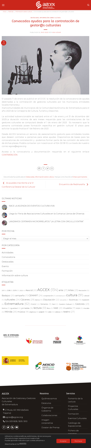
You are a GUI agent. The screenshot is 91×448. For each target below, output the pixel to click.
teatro (69, 311)
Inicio (4, 11)
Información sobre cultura (23, 11)
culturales (12, 299)
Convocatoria (8, 257)
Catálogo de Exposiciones (74, 424)
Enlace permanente (80, 177)
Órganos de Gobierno (47, 409)
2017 (4, 290)
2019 (16, 290)
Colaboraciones (49, 415)
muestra (69, 308)
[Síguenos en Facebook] (4, 427)
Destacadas (35, 18)
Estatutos (46, 403)
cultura (74, 295)
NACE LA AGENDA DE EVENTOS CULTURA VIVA (32, 206)
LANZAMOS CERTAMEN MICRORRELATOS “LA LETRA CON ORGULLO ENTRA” (46, 221)
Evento (5, 266)
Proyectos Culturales (73, 407)
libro (50, 308)
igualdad (15, 308)
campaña (21, 295)
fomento (46, 304)
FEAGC (35, 304)
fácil (55, 304)
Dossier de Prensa (50, 427)
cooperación (49, 296)
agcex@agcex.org (14, 417)
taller (51, 312)
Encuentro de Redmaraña (72, 184)
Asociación (84, 290)
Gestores (82, 304)
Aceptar (63, 441)
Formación (7, 271)
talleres (59, 312)
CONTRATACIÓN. (10, 155)
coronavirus (61, 296)
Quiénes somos (49, 398)
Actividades (7, 252)
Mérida (11, 311)
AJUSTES (22, 443)
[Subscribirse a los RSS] (12, 427)
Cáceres (27, 299)
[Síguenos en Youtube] (17, 427)
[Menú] (3, 5)
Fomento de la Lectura (75, 400)
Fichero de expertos (73, 432)
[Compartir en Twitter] (48, 169)
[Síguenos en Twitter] (8, 427)
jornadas (27, 308)
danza (39, 300)
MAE (58, 308)
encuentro (64, 300)
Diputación (51, 299)
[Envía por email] (52, 169)
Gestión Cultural (66, 304)
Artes (73, 290)
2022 (22, 290)
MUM (79, 308)
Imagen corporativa (47, 421)
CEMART (36, 295)
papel (43, 312)
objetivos (34, 312)
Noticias (10, 11)
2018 (10, 290)
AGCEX (47, 290)
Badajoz (8, 295)
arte (63, 290)
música (23, 312)
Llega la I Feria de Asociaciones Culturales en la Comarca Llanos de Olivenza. (47, 214)
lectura (40, 307)
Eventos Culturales (77, 418)
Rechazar (78, 441)
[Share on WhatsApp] (39, 169)
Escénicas (75, 300)
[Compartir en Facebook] (43, 169)
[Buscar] (88, 5)
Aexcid (31, 290)
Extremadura (17, 303)
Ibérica (6, 308)
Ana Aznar (56, 32)
